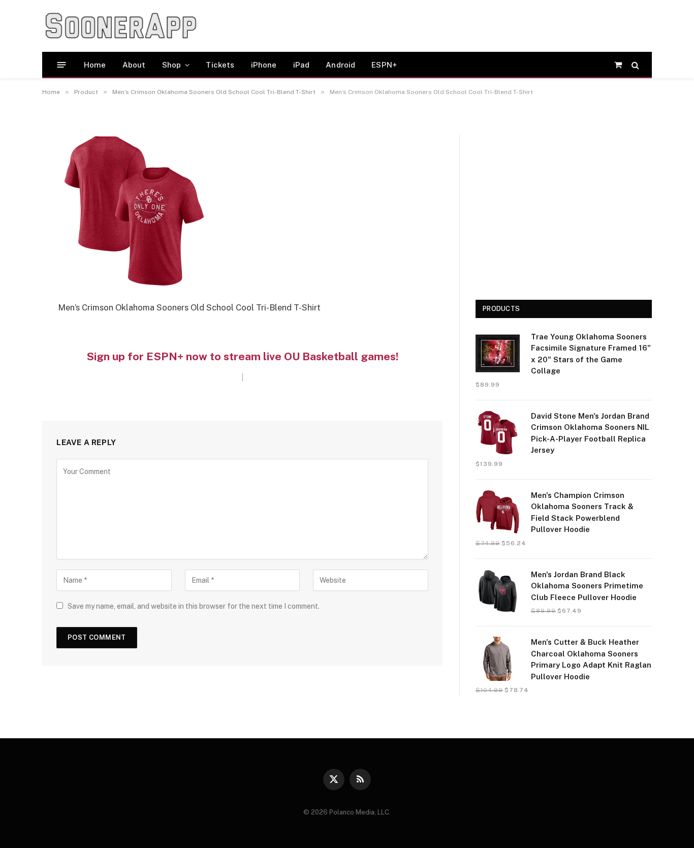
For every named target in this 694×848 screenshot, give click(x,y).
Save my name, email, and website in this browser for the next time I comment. (194, 606)
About (134, 64)
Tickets (220, 64)
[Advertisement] (400, 26)
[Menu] (61, 64)
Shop (171, 64)
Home (95, 64)
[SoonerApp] (121, 26)
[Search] (634, 64)
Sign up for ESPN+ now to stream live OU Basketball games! (242, 356)
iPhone (264, 64)
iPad (301, 64)
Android (340, 64)
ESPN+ (384, 64)
